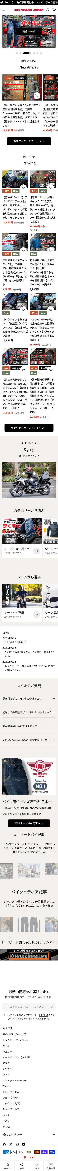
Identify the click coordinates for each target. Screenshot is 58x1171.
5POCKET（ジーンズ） (15, 1034)
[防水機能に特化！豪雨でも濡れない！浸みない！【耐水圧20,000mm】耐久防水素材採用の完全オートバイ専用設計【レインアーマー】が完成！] (43, 241)
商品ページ (29, 31)
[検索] (47, 10)
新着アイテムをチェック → (29, 141)
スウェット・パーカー (14, 1080)
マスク (6, 1120)
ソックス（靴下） (12, 1103)
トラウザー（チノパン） (15, 1040)
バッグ (6, 1115)
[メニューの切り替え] (3, 10)
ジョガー (7, 1051)
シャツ (6, 1074)
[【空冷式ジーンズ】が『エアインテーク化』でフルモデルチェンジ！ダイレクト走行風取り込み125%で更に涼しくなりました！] (15, 179)
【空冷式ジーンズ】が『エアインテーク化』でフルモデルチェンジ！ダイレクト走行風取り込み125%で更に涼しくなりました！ (14, 207)
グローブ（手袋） (12, 1092)
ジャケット (8, 1068)
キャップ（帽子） (12, 1109)
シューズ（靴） (10, 1097)
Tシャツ (6, 1086)
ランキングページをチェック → (29, 427)
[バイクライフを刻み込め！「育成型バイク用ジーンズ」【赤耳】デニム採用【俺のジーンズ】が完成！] (15, 301)
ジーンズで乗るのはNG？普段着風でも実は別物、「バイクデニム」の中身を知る (29, 904)
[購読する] (51, 1006)
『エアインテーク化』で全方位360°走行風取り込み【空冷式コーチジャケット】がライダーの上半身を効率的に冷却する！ (42, 329)
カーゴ (6, 1045)
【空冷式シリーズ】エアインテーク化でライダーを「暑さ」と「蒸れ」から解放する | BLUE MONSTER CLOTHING (29, 848)
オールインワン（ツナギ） (16, 1057)
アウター (7, 1063)
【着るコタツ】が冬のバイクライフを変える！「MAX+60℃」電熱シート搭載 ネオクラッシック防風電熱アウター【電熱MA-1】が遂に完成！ (42, 209)
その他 (6, 1126)
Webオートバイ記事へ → (29, 823)
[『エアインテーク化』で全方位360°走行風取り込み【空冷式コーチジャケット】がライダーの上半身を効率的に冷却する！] (43, 301)
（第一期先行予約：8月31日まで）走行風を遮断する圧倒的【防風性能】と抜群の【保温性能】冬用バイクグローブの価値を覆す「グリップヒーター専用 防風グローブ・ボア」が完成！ (42, 396)
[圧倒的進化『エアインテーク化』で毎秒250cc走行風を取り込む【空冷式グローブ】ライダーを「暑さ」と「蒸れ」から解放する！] (15, 241)
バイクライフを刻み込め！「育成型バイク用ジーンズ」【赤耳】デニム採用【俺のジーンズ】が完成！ (15, 327)
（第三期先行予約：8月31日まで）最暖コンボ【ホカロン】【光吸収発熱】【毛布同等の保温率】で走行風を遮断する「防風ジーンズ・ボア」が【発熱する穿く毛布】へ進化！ (15, 394)
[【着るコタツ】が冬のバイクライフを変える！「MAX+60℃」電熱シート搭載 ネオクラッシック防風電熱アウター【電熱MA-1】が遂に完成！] (43, 179)
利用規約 (43, 1015)
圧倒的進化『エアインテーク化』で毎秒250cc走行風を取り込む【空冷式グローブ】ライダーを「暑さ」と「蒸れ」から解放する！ (14, 272)
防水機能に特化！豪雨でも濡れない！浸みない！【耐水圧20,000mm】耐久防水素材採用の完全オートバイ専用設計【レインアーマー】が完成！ (42, 272)
